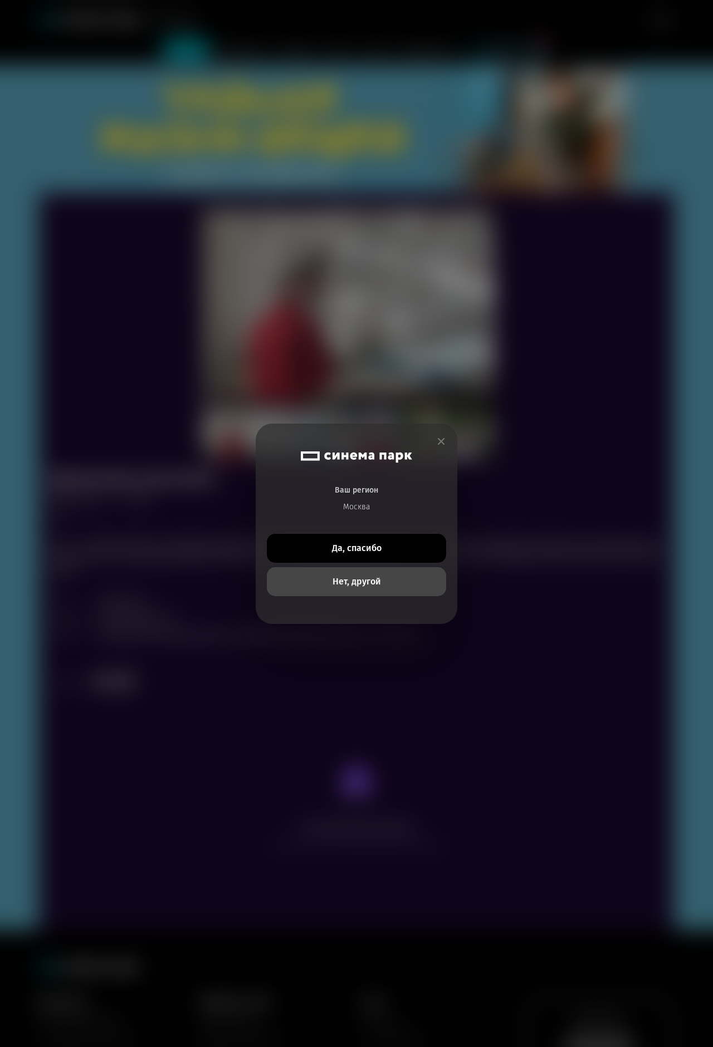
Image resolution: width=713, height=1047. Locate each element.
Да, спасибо (357, 548)
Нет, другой (357, 581)
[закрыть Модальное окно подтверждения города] (441, 441)
